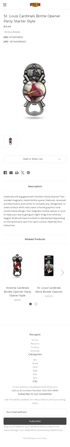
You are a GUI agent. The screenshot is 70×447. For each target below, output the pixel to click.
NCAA (35, 363)
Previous (4, 272)
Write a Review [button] (12, 31)
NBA (35, 370)
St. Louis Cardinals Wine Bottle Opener (49, 289)
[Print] (17, 172)
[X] (22, 172)
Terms (35, 340)
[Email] (11, 172)
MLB (35, 367)
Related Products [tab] (35, 239)
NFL (35, 359)
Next (62, 272)
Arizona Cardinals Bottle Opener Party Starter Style (17, 291)
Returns (35, 343)
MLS (35, 377)
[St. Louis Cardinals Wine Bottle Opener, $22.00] (49, 266)
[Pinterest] (28, 172)
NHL (35, 374)
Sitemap (35, 350)
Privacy (35, 347)
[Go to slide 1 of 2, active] (30, 304)
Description (35, 186)
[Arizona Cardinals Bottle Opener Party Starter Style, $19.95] (17, 266)
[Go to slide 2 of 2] (36, 304)
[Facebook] (5, 172)
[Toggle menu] (4, 4)
